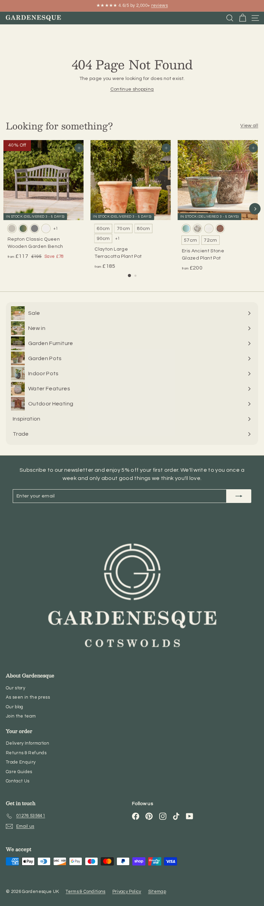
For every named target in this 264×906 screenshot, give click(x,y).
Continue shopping (132, 89)
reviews (159, 5)
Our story (15, 688)
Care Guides (19, 771)
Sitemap (157, 891)
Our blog (14, 706)
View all (249, 125)
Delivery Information (27, 743)
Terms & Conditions (85, 891)
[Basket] (242, 18)
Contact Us (18, 781)
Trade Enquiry (21, 762)
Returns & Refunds (26, 752)
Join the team (21, 716)
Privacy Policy (126, 891)
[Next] (255, 209)
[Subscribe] (239, 496)
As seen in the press (28, 697)
